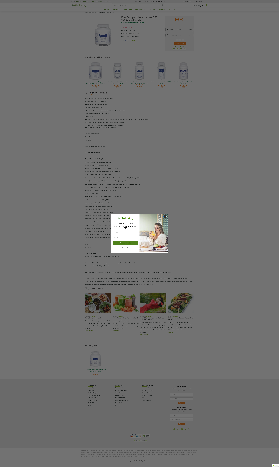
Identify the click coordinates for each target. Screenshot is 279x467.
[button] (275, 465)
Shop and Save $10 (125, 243)
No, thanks (125, 248)
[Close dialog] (164, 216)
